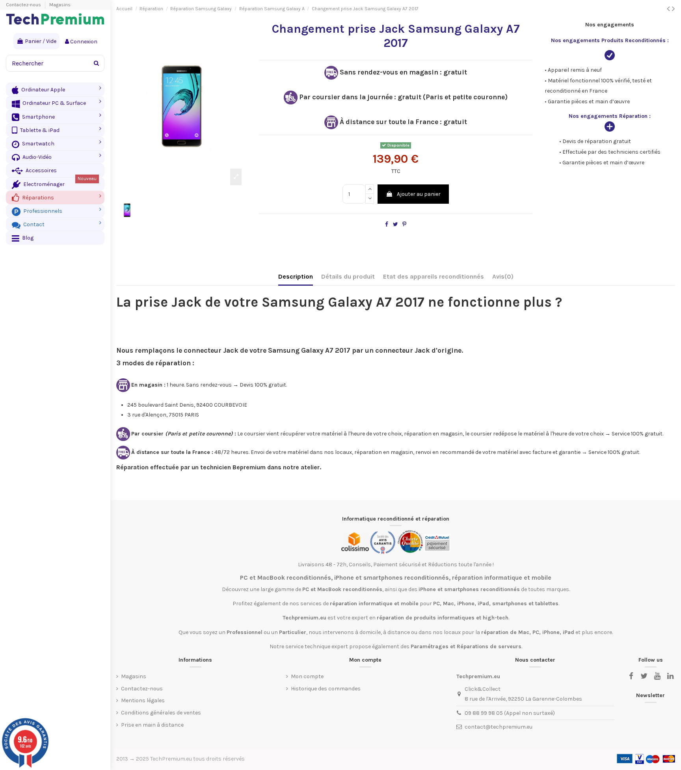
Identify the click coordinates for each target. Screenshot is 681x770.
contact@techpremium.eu (498, 727)
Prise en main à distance (152, 725)
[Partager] (386, 224)
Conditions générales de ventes (161, 712)
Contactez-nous (24, 4)
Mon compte (307, 676)
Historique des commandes (326, 688)
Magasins (60, 4)
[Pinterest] (404, 224)
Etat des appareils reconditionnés (433, 276)
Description (295, 276)
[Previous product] (669, 8)
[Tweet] (395, 224)
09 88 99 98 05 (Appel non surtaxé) (510, 713)
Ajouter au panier (419, 194)
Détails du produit (348, 276)
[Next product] (673, 8)
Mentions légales (143, 700)
